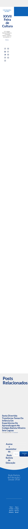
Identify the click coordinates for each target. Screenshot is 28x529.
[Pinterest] (5, 57)
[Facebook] (5, 48)
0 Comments (15, 432)
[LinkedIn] (5, 51)
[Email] (8, 57)
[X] (8, 48)
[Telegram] (5, 54)
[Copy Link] (5, 60)
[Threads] (8, 54)
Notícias (7, 39)
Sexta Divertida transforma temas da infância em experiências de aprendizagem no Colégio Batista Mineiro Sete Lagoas (13, 423)
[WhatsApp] (8, 51)
